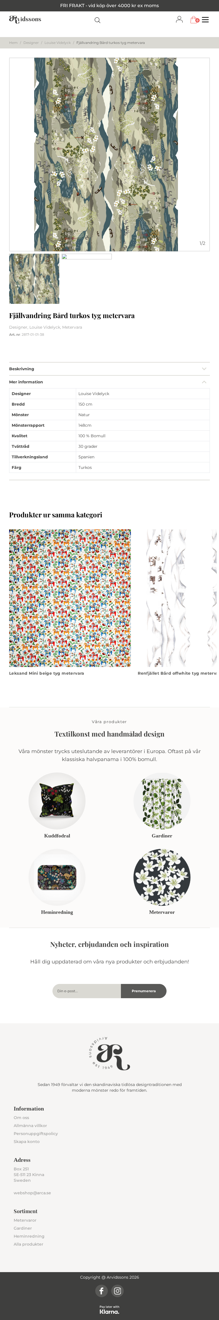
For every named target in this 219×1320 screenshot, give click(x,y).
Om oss (21, 1117)
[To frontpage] (25, 20)
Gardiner (23, 1228)
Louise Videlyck (57, 42)
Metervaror (25, 1220)
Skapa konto (27, 1141)
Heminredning (29, 1236)
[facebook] (101, 1291)
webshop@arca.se (32, 1192)
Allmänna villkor (30, 1125)
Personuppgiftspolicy (36, 1133)
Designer (31, 42)
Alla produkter (28, 1244)
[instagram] (117, 1291)
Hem (13, 42)
